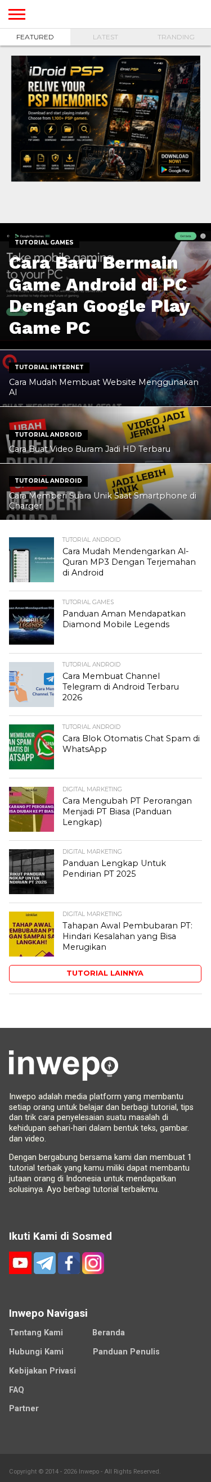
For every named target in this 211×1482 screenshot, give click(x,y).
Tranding (176, 37)
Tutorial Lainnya (104, 973)
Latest (105, 37)
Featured (35, 37)
